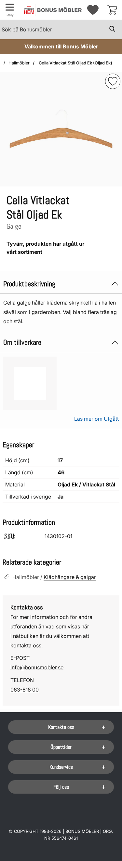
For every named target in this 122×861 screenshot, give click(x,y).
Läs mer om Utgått (96, 418)
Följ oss (61, 786)
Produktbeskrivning (29, 284)
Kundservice (61, 767)
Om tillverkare (22, 342)
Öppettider (61, 747)
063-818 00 (24, 689)
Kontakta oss (61, 727)
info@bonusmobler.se (36, 667)
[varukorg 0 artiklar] (112, 10)
